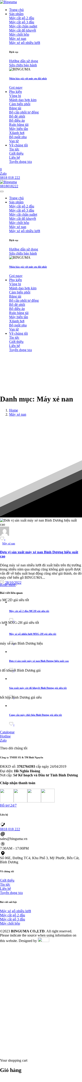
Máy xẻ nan (17, 414)
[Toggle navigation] (2, 191)
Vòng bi (15, 96)
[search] (2, 1052)
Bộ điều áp (17, 120)
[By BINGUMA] (4, 534)
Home (13, 410)
